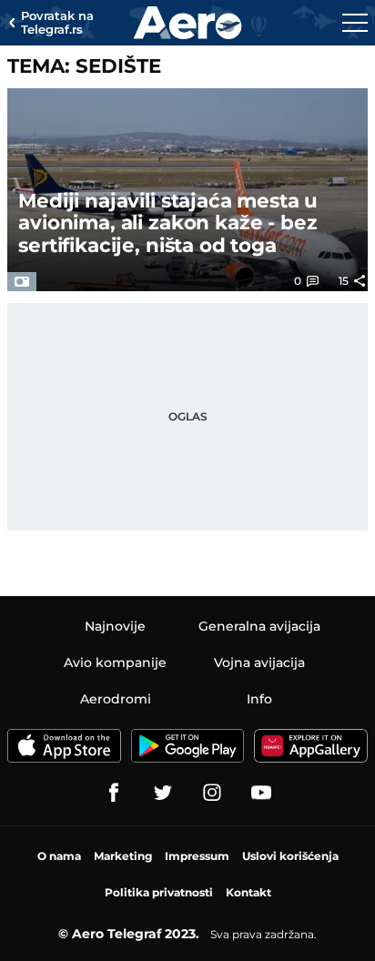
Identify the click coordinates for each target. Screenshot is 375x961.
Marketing (123, 856)
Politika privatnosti (159, 892)
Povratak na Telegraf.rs (57, 23)
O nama (59, 856)
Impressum (197, 856)
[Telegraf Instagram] (212, 792)
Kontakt (248, 892)
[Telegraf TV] (261, 792)
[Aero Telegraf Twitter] (163, 792)
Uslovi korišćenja (290, 856)
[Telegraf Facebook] (114, 792)
